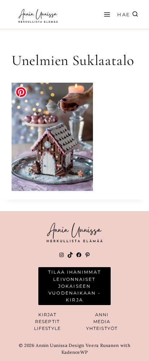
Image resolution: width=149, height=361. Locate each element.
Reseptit (47, 321)
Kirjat (47, 314)
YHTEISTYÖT (102, 328)
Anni (101, 314)
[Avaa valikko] (106, 14)
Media (102, 321)
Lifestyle (47, 328)
